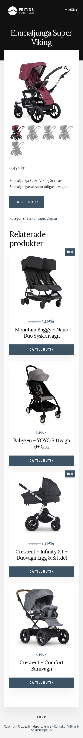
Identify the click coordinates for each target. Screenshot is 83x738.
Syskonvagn (36, 219)
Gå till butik (26, 202)
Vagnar (51, 219)
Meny (73, 9)
